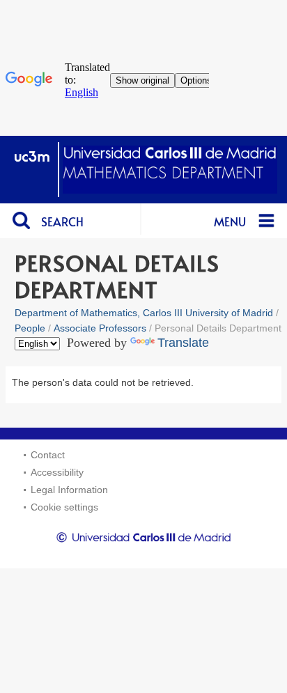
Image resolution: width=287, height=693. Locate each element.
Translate (183, 343)
